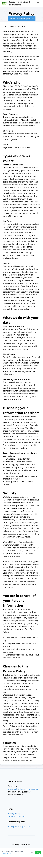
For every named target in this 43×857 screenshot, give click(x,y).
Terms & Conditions (16, 816)
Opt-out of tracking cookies (21, 18)
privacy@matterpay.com (21, 760)
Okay (38, 852)
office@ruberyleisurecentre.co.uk (23, 789)
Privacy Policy (14, 813)
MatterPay (26, 844)
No (32, 852)
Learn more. (7, 854)
